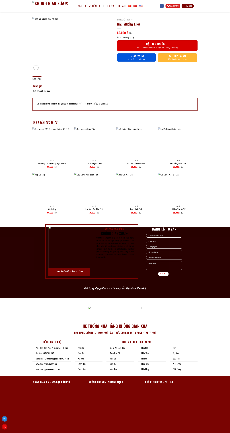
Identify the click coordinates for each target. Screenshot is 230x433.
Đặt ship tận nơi (177, 56)
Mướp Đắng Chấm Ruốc (178, 163)
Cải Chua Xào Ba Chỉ (178, 209)
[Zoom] (36, 67)
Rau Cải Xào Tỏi (136, 209)
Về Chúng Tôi (95, 6)
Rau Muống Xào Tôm (94, 163)
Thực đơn (110, 6)
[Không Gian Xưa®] (52, 6)
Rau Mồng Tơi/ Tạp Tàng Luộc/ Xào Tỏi (52, 163)
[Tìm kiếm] (146, 6)
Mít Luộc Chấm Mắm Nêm (136, 163)
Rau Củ (129, 19)
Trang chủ (81, 6)
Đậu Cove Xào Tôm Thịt (94, 209)
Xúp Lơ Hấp (52, 209)
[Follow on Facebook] (162, 6)
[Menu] (156, 6)
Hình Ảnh (121, 6)
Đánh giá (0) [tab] (36, 79)
